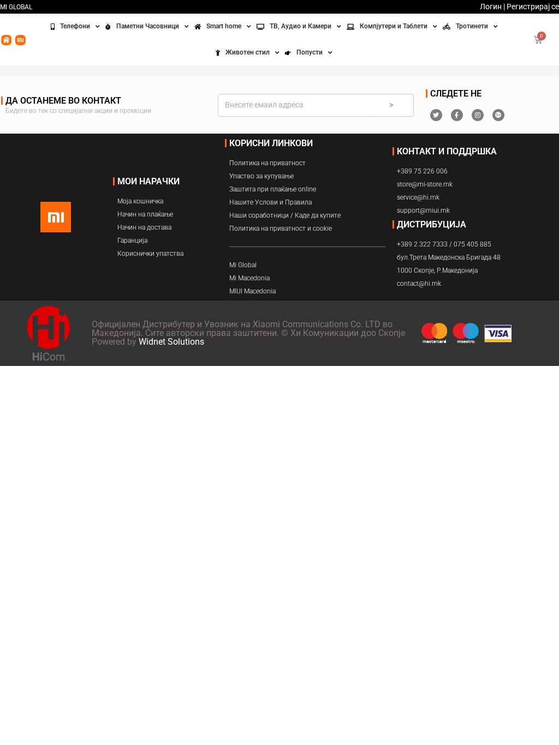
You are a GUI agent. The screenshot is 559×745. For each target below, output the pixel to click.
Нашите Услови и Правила (270, 202)
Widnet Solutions (171, 342)
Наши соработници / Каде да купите (285, 215)
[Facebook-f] (457, 115)
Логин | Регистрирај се (519, 6)
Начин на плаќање (145, 214)
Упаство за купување (261, 176)
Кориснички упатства (150, 253)
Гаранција (132, 240)
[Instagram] (478, 115)
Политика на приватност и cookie (280, 228)
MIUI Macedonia (252, 291)
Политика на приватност (267, 163)
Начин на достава (144, 227)
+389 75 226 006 (422, 171)
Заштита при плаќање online (272, 189)
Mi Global (243, 265)
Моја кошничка (140, 201)
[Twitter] (436, 115)
